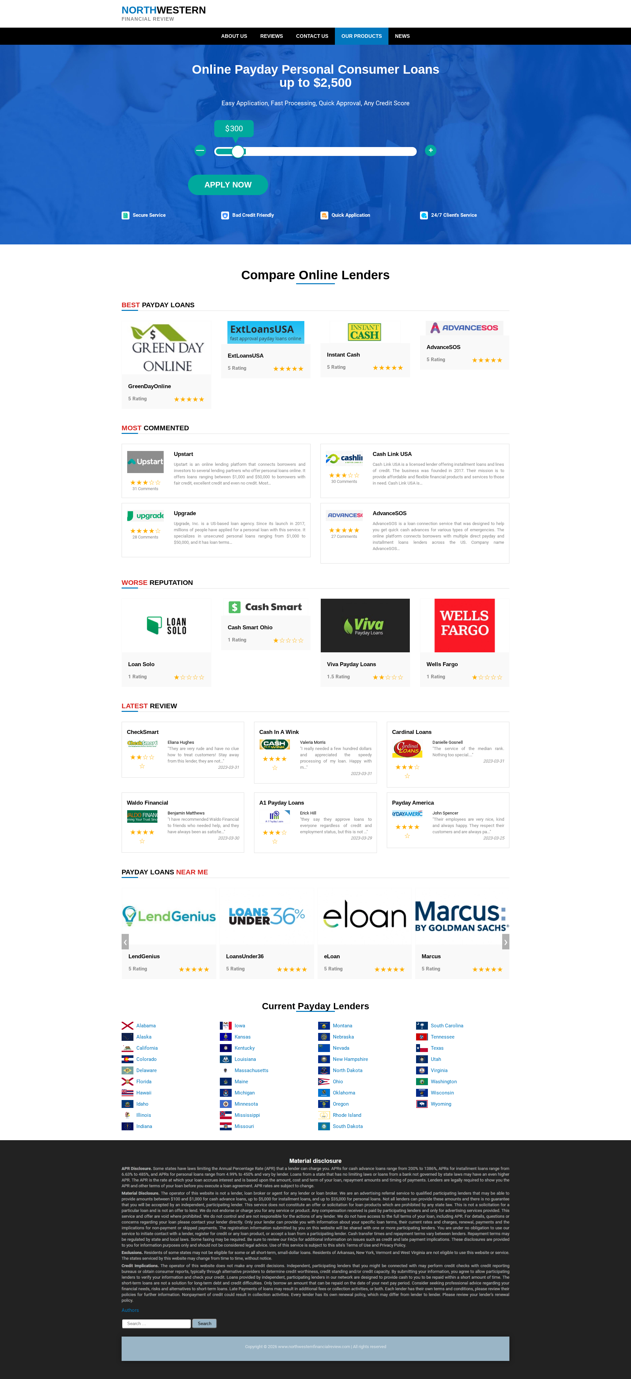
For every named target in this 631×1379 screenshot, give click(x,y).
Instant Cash (343, 355)
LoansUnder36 (245, 956)
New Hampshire (350, 1059)
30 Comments (344, 481)
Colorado (146, 1059)
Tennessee (443, 1037)
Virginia (439, 1070)
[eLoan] (364, 916)
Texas (437, 1048)
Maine (241, 1082)
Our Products (361, 36)
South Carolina (447, 1026)
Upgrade (185, 513)
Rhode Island (347, 1115)
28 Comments (145, 537)
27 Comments (344, 536)
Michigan (245, 1093)
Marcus (431, 956)
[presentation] (125, 941)
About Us (234, 36)
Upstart (183, 454)
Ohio (338, 1082)
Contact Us (312, 36)
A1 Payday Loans (281, 803)
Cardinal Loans (412, 732)
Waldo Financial (147, 803)
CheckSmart (143, 732)
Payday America (413, 803)
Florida (144, 1082)
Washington (444, 1082)
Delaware (146, 1070)
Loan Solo (141, 664)
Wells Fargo (442, 664)
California (147, 1048)
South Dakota (348, 1126)
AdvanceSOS (443, 347)
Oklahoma (344, 1093)
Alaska (144, 1037)
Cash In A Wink (279, 732)
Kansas (243, 1037)
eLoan (332, 956)
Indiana (144, 1126)
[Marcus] (462, 916)
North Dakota (347, 1070)
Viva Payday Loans (351, 664)
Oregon (341, 1104)
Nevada (341, 1048)
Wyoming (441, 1104)
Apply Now (228, 184)
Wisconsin (442, 1093)
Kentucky (245, 1048)
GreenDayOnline (149, 386)
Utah (436, 1059)
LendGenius (144, 956)
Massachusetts (252, 1070)
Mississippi (247, 1115)
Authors (130, 1310)
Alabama (146, 1026)
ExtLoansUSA (246, 356)
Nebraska (343, 1037)
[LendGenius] (169, 916)
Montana (342, 1026)
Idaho (142, 1104)
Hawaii (144, 1093)
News (402, 36)
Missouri (244, 1126)
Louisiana (245, 1059)
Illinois (143, 1115)
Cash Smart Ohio (250, 627)
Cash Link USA (392, 454)
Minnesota (246, 1104)
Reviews (271, 36)
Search (204, 1323)
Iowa (240, 1026)
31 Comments (145, 488)
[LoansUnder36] (267, 916)
